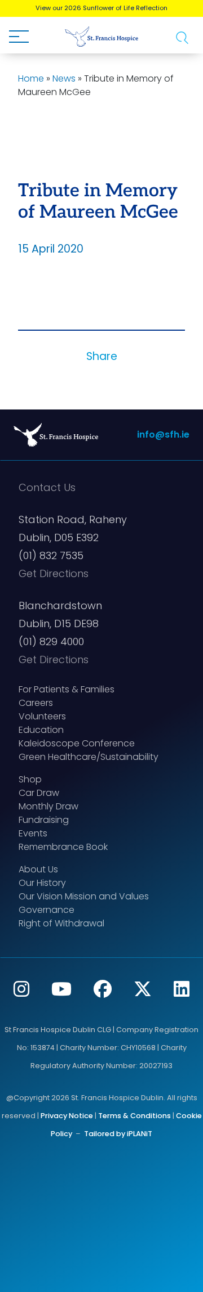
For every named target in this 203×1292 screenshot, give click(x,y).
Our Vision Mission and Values (84, 896)
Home (31, 78)
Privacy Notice (67, 1115)
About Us (38, 869)
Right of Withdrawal (61, 923)
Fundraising (44, 819)
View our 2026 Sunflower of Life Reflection (101, 7)
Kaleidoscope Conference (77, 743)
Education (41, 729)
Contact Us (47, 487)
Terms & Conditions (134, 1115)
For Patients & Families (66, 689)
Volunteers (42, 716)
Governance (46, 909)
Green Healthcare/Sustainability (88, 756)
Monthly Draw (48, 806)
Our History (42, 882)
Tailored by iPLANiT (118, 1133)
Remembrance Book (63, 846)
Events (33, 833)
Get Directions (54, 573)
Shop (30, 779)
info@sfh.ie (163, 434)
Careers (36, 702)
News (64, 78)
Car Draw (39, 792)
